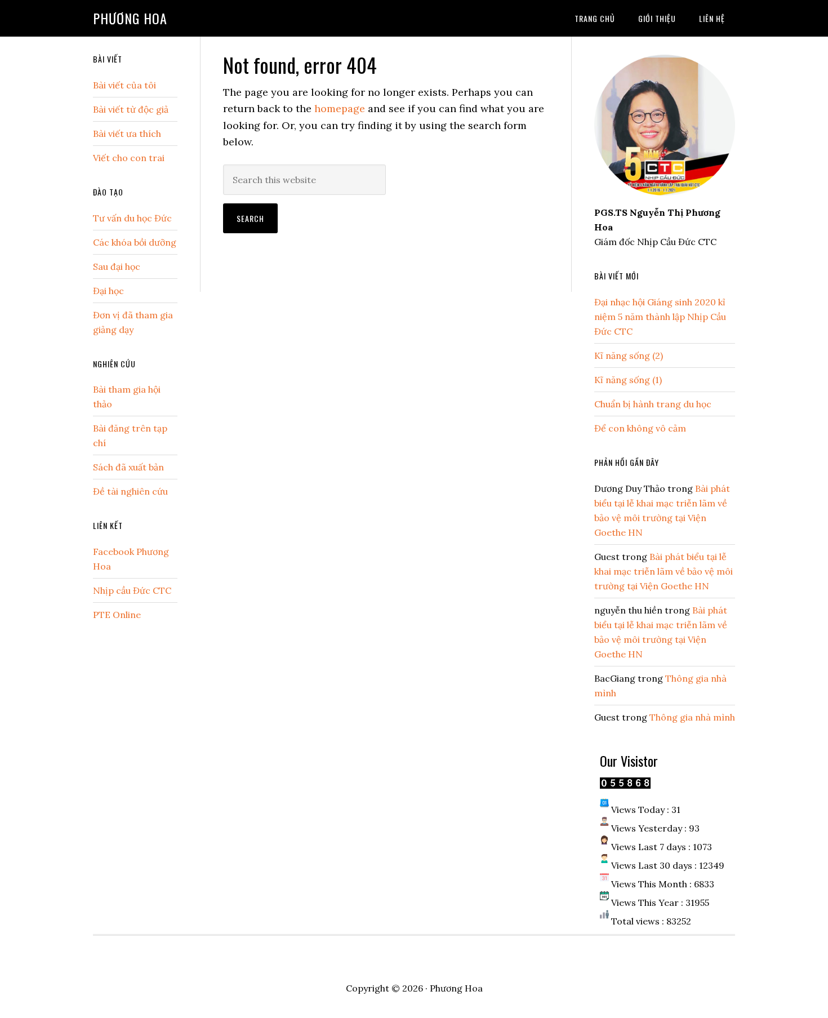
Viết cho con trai (128, 157)
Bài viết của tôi (124, 85)
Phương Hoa (130, 18)
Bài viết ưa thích (127, 133)
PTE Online (117, 614)
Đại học (108, 290)
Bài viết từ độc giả (130, 109)
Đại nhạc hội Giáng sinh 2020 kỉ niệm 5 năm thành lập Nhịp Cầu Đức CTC (660, 316)
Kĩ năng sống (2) (628, 355)
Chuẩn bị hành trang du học (652, 404)
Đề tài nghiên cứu (130, 491)
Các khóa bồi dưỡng (134, 242)
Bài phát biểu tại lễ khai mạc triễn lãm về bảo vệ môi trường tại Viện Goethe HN (663, 571)
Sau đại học (116, 266)
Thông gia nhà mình (692, 717)
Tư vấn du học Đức (132, 218)
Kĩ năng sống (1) (628, 379)
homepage (339, 108)
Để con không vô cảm (640, 428)
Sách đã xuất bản (128, 467)
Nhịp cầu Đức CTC (132, 590)
